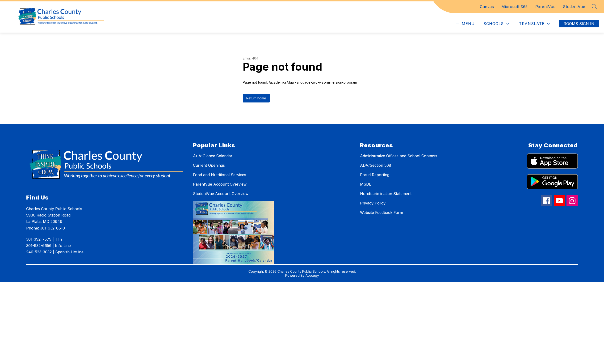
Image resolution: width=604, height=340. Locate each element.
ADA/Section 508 (375, 165)
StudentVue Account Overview (220, 193)
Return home (256, 98)
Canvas (487, 6)
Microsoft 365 (514, 6)
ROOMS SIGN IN (579, 23)
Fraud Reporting (374, 174)
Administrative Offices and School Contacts (398, 155)
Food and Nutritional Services (219, 174)
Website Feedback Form (381, 212)
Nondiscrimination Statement (385, 193)
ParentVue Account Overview (220, 184)
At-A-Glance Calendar (212, 155)
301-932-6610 (52, 228)
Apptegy (312, 275)
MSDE (365, 184)
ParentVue (545, 6)
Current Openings (209, 165)
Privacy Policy (373, 203)
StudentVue (574, 6)
